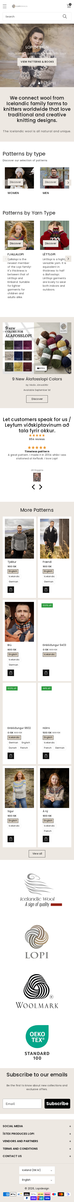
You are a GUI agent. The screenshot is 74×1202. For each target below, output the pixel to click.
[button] (6, 6)
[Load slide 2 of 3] (33, 83)
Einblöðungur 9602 (19, 728)
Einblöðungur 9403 (54, 645)
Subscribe (57, 1104)
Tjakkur (12, 562)
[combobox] (37, 16)
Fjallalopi (16, 254)
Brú (9, 645)
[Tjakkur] (19, 539)
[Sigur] (19, 788)
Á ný (45, 811)
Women (13, 193)
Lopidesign (42, 1188)
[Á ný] (54, 788)
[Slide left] (6, 183)
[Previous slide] (20, 83)
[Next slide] (46, 83)
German (13, 581)
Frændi (47, 562)
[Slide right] (68, 183)
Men (46, 193)
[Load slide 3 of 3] (39, 83)
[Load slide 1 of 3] (27, 83)
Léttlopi (49, 254)
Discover (15, 182)
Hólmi (46, 728)
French (24, 747)
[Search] (65, 16)
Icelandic (14, 576)
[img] (37, 435)
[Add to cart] (11, 589)
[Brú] (19, 622)
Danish (13, 747)
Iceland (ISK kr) (31, 1170)
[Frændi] (54, 539)
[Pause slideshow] (54, 83)
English (13, 571)
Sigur (11, 811)
